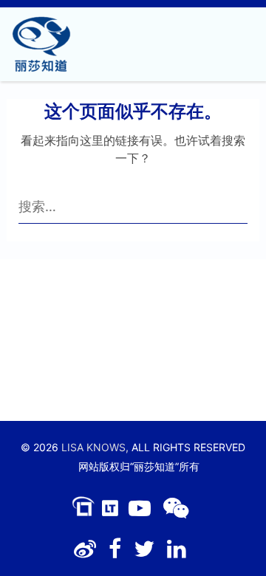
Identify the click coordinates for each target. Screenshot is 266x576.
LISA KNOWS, (95, 447)
